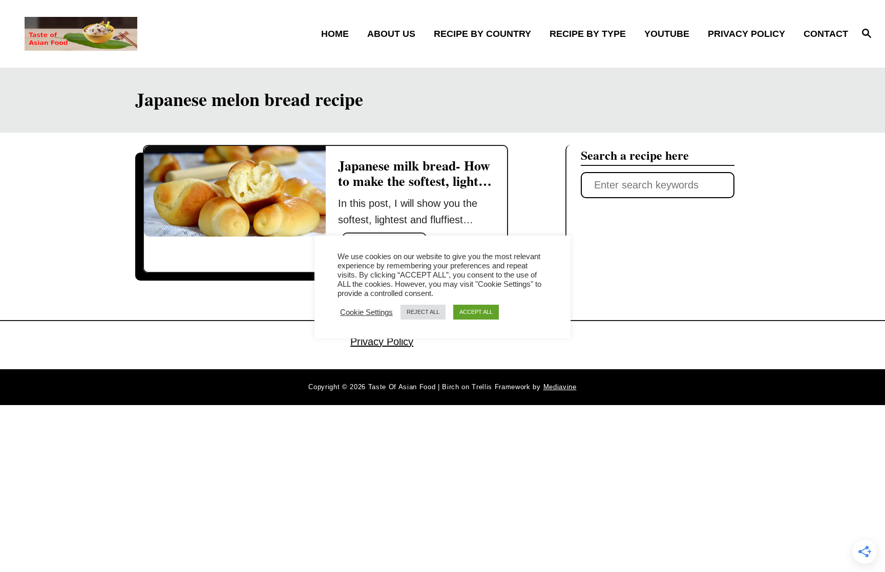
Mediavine (560, 387)
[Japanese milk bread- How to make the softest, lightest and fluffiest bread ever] (235, 191)
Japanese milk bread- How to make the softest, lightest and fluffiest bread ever (416, 180)
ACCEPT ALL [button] (476, 312)
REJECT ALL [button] (423, 312)
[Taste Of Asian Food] (127, 34)
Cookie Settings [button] (366, 312)
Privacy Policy (381, 341)
